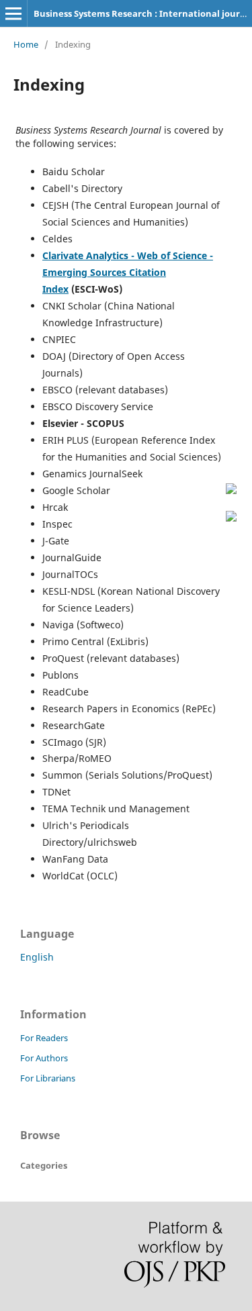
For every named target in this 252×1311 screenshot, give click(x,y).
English (37, 957)
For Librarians (47, 1078)
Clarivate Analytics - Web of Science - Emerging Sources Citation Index (127, 272)
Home (25, 44)
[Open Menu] (13, 13)
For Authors (44, 1058)
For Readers (44, 1038)
